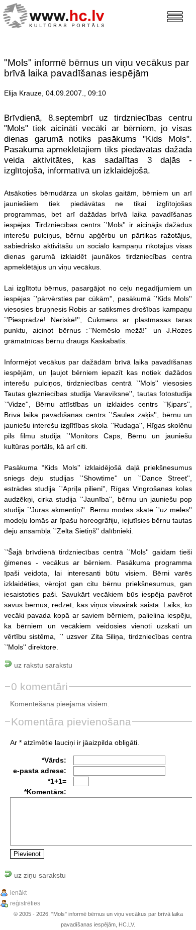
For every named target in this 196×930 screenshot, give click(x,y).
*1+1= (57, 781)
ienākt (18, 892)
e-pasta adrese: (39, 771)
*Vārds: (54, 760)
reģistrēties (25, 903)
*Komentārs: (45, 792)
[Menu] (175, 17)
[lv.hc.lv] (56, 14)
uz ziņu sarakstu (39, 875)
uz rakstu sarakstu (42, 665)
